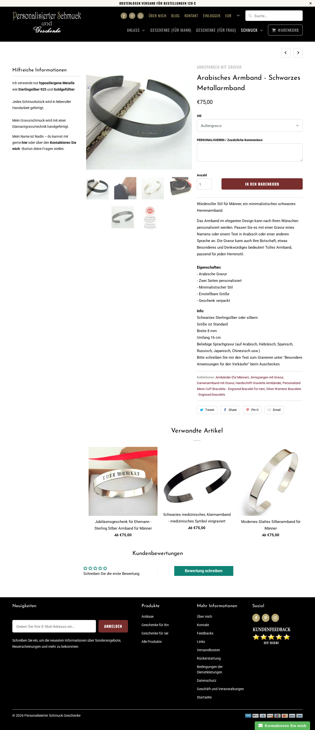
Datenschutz (206, 680)
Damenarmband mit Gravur (215, 383)
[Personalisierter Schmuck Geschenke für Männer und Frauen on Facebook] (124, 16)
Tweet (209, 410)
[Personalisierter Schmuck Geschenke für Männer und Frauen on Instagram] (140, 16)
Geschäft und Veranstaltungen (220, 689)
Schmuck (250, 30)
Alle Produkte (152, 642)
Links (201, 642)
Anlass (134, 30)
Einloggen (211, 15)
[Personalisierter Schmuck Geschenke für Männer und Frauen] (46, 24)
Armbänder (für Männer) (232, 377)
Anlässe (148, 616)
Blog (175, 15)
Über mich (157, 15)
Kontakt (191, 15)
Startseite (204, 697)
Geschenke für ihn (155, 625)
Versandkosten (208, 650)
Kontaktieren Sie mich (284, 726)
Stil (199, 116)
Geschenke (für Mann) (170, 30)
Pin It (254, 410)
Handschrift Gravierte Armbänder (258, 383)
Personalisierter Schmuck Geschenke (52, 715)
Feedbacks (205, 633)
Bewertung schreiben (203, 570)
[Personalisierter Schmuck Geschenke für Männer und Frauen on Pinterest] (132, 16)
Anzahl (202, 175)
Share (233, 410)
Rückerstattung (209, 658)
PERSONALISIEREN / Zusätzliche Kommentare (230, 140)
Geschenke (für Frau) (216, 30)
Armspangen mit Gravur (219, 67)
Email (277, 410)
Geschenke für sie (155, 633)
